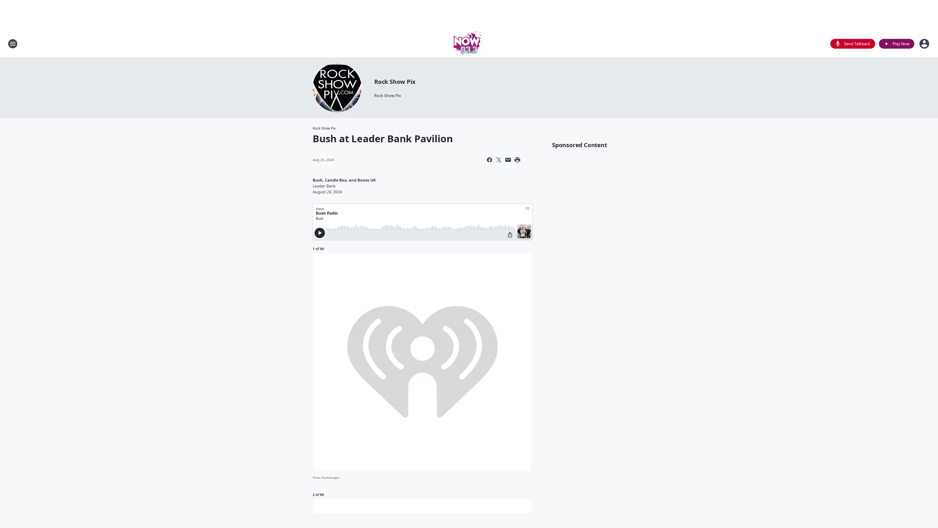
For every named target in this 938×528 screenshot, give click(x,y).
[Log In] (924, 44)
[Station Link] (469, 43)
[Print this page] (517, 159)
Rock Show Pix (394, 81)
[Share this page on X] (498, 159)
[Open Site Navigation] (13, 44)
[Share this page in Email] (508, 159)
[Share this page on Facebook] (489, 159)
